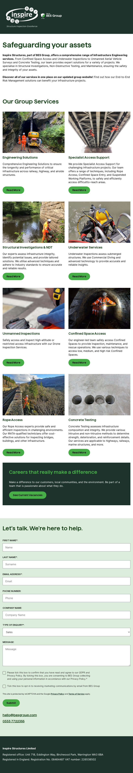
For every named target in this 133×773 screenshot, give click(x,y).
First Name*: (10, 540)
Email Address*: (13, 574)
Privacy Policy (57, 694)
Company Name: (12, 608)
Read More (13, 190)
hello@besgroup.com (20, 715)
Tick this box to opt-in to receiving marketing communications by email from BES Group (53, 686)
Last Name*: (10, 557)
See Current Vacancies (27, 495)
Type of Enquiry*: (13, 625)
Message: (8, 642)
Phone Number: (12, 591)
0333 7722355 (13, 721)
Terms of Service (76, 694)
